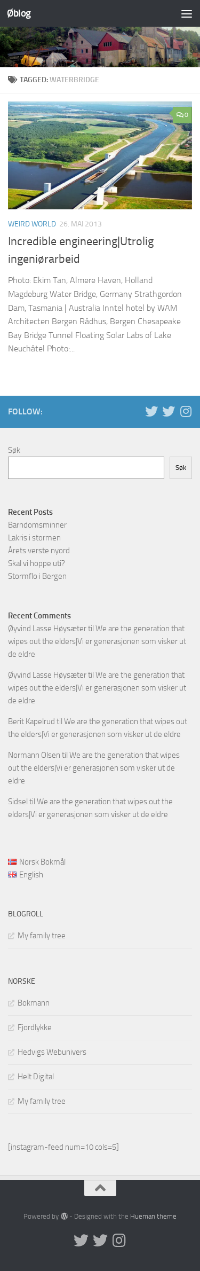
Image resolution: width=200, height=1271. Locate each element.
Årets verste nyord (39, 550)
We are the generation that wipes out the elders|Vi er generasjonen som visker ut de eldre (97, 641)
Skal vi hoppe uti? (36, 563)
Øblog (19, 13)
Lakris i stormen (34, 538)
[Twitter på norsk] (168, 411)
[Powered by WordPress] (63, 1216)
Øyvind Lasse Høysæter (47, 628)
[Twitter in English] (151, 411)
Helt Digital (36, 1076)
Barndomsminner (37, 525)
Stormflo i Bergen (37, 576)
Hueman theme (153, 1216)
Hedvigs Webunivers (52, 1052)
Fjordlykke (35, 1027)
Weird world (32, 224)
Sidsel (18, 801)
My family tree (42, 935)
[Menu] (186, 13)
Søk (14, 450)
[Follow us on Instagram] (185, 411)
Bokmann (34, 1003)
